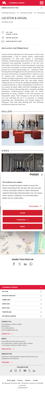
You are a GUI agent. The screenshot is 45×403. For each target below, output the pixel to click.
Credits (35, 380)
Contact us (6, 334)
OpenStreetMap (34, 253)
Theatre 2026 (6, 312)
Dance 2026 (6, 304)
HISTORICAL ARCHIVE (9, 316)
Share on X (20, 264)
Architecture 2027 (8, 296)
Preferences (21, 219)
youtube (25, 372)
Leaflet (26, 253)
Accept (22, 213)
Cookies (27, 380)
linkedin (34, 372)
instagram (16, 372)
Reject (22, 226)
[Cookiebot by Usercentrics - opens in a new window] (30, 174)
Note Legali (11, 380)
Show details (34, 206)
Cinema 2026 (6, 300)
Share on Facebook (14, 264)
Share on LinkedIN (25, 264)
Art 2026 (5, 291)
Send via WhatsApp (31, 264)
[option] (22, 130)
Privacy (19, 380)
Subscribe (5, 362)
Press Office (6, 349)
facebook (20, 372)
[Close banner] (42, 174)
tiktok (11, 372)
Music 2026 (6, 308)
